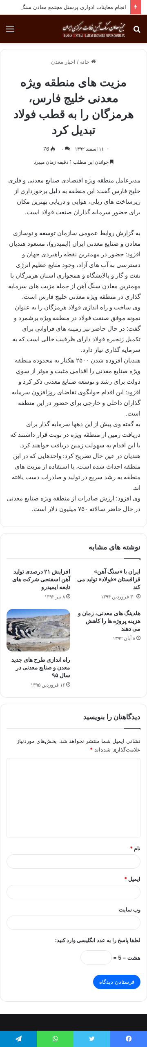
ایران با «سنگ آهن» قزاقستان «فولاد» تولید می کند (108, 579)
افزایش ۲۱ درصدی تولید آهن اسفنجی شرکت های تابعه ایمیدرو (41, 579)
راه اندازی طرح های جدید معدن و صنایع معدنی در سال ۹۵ (40, 667)
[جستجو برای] (137, 31)
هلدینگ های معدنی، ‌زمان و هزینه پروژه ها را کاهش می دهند (109, 620)
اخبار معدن (63, 61)
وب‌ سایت (129, 909)
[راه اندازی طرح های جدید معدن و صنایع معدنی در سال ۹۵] (38, 630)
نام (135, 848)
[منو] (10, 31)
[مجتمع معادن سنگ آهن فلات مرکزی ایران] (94, 28)
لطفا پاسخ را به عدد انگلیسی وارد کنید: (97, 940)
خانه (85, 61)
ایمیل (132, 879)
